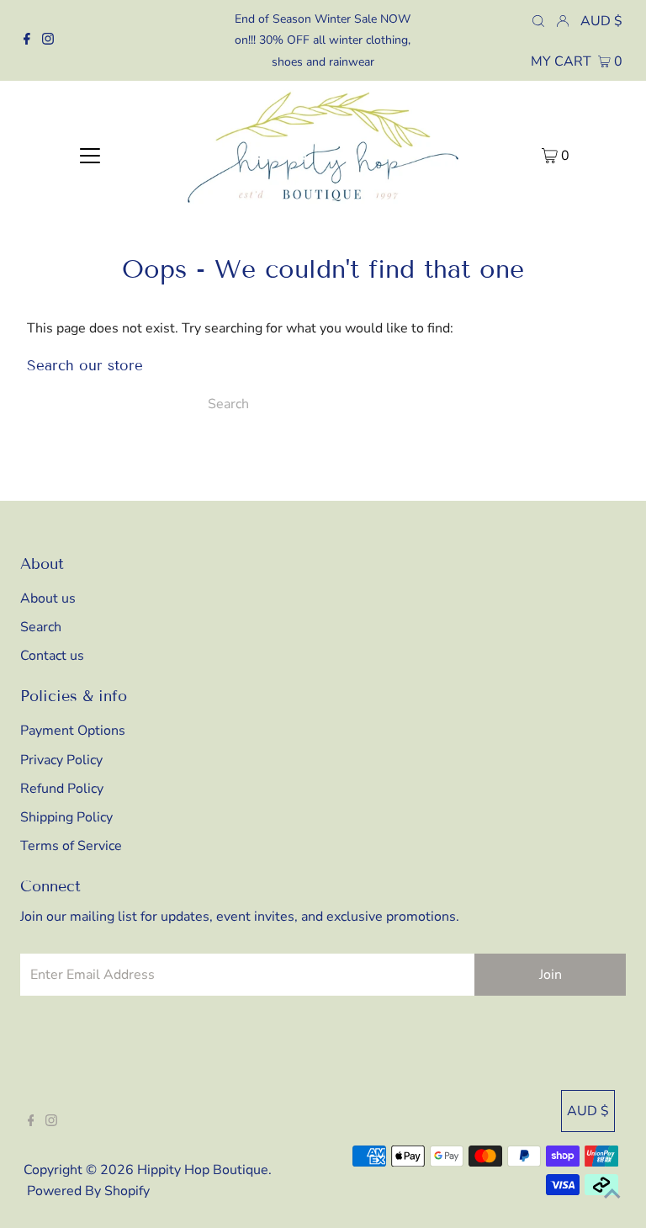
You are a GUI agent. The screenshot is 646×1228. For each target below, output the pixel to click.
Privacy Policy (61, 760)
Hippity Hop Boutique (202, 1170)
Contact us (52, 655)
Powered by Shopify (88, 1191)
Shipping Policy (66, 817)
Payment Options (72, 730)
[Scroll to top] (612, 1194)
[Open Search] (538, 20)
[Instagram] (48, 40)
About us (48, 598)
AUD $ (601, 21)
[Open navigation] (90, 155)
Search (40, 627)
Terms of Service (71, 846)
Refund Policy (61, 788)
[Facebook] (26, 40)
